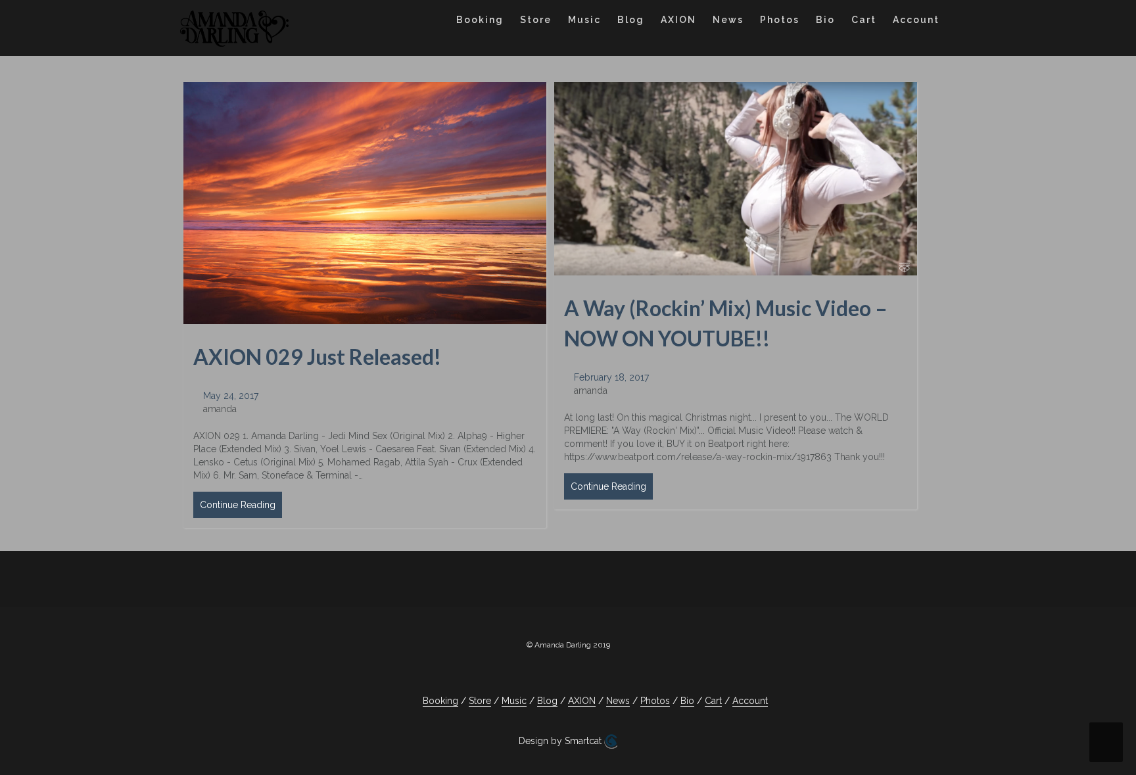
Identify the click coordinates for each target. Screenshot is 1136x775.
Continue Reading (237, 505)
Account (916, 19)
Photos (779, 19)
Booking (480, 19)
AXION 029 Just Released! (317, 356)
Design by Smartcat (561, 741)
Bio (825, 19)
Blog (630, 19)
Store (536, 19)
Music (584, 19)
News (728, 19)
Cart (863, 19)
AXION (678, 19)
